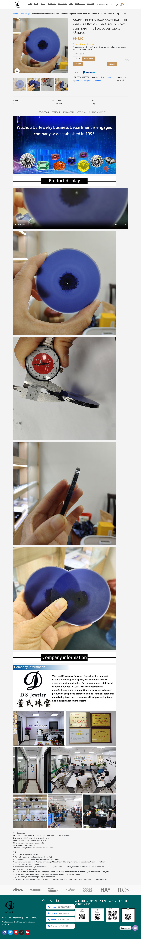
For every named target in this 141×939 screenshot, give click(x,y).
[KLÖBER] (70, 890)
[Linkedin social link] (120, 80)
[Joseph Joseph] (88, 890)
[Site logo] (17, 4)
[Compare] (126, 59)
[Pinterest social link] (118, 80)
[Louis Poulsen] (53, 890)
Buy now (78, 64)
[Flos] (123, 890)
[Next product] (127, 14)
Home (15, 13)
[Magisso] (35, 890)
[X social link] (125, 77)
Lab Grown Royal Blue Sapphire (88, 81)
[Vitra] (18, 890)
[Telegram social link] (123, 80)
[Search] (112, 5)
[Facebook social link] (123, 77)
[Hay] (105, 890)
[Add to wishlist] (128, 59)
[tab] (44, 111)
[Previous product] (123, 14)
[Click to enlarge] (17, 71)
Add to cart (88, 59)
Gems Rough (25, 13)
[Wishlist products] (117, 5)
